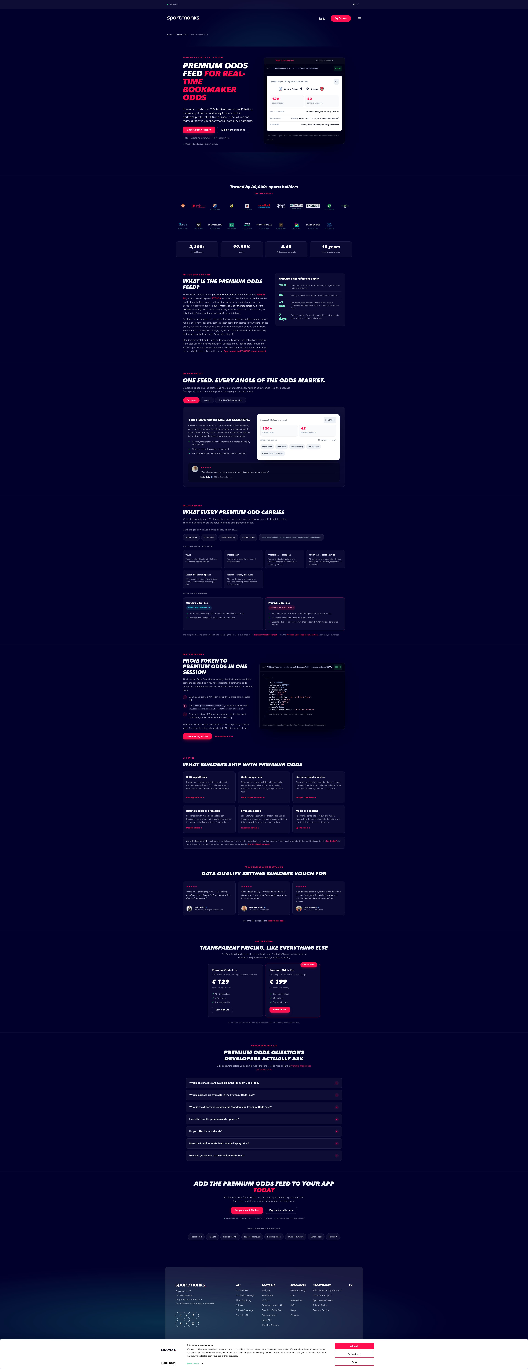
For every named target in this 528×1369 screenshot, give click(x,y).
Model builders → (194, 828)
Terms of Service (321, 1310)
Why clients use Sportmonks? (327, 1290)
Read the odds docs (224, 736)
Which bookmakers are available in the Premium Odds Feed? (263, 1082)
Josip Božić (199, 907)
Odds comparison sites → (253, 797)
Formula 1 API (242, 1315)
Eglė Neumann (310, 907)
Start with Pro (279, 1010)
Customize (353, 1354)
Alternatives (296, 1300)
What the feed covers (285, 61)
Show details (193, 1363)
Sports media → (303, 828)
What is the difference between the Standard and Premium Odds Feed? (263, 1107)
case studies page (276, 921)
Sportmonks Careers (323, 1300)
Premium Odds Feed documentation (302, 635)
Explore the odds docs (233, 130)
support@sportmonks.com (189, 1299)
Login (322, 18)
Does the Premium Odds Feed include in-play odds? (263, 1143)
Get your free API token (199, 130)
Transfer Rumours (295, 1237)
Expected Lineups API (272, 1305)
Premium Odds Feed (272, 1310)
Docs (292, 1295)
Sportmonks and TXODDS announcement (245, 351)
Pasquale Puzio (256, 907)
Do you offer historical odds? (263, 1131)
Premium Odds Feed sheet (265, 635)
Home (169, 35)
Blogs (293, 1310)
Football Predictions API (259, 844)
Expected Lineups (252, 1237)
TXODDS (216, 298)
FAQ (292, 1305)
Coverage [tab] (191, 400)
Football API (181, 35)
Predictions (267, 1295)
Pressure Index (274, 1237)
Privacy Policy (320, 1305)
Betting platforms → (195, 797)
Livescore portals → (250, 828)
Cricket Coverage (244, 1310)
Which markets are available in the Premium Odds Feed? (263, 1095)
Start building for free (197, 736)
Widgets (266, 1290)
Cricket (239, 1305)
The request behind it (324, 61)
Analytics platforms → (306, 797)
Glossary (294, 1315)
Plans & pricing (243, 1300)
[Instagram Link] (193, 1323)
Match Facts (316, 1237)
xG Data (212, 1237)
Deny (354, 1362)
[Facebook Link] (193, 1315)
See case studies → (264, 193)
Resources (298, 1285)
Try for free (341, 18)
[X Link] (181, 1315)
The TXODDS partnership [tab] (230, 400)
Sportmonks (322, 1285)
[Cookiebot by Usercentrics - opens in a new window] (168, 1364)
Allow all (354, 1346)
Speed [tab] (207, 400)
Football (268, 1285)
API (238, 1285)
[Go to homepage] (183, 18)
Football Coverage (245, 1295)
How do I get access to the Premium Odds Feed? (263, 1155)
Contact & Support (322, 1295)
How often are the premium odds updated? (263, 1119)
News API (333, 1237)
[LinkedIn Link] (181, 1323)
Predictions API (230, 1237)
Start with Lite (222, 1010)
